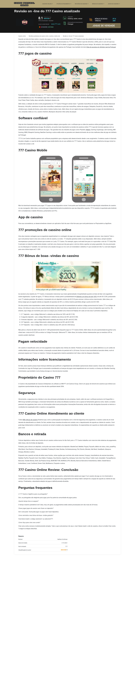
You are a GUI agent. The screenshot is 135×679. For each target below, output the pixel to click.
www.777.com (55, 24)
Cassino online (47, 3)
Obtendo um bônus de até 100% (86, 296)
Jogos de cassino (113, 3)
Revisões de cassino (81, 3)
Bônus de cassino (97, 3)
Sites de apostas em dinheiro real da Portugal (101, 47)
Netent (88, 130)
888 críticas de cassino (30, 420)
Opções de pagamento (63, 3)
